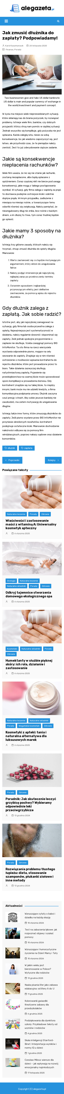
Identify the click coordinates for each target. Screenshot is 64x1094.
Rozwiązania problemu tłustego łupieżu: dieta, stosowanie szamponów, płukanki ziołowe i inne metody (30, 874)
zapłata (28, 448)
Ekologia (11, 581)
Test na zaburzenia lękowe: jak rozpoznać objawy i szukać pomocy (41, 933)
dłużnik (11, 448)
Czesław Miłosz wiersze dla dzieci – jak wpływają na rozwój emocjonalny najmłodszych (41, 1064)
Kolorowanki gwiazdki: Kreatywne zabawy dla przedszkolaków (37, 1005)
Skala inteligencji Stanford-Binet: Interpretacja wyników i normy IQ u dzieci (41, 1044)
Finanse (9, 49)
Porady (17, 49)
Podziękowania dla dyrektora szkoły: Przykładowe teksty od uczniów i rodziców (41, 1024)
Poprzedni (14, 460)
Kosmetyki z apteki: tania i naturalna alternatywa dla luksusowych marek (26, 736)
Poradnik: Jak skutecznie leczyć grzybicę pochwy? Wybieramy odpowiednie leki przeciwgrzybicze (31, 804)
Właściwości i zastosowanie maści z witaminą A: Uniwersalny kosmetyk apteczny (31, 524)
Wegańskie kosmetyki (29, 726)
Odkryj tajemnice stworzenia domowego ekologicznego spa (29, 594)
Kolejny (51, 460)
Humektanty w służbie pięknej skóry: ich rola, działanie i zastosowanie (29, 664)
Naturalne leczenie (16, 514)
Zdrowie (45, 514)
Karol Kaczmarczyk (14, 46)
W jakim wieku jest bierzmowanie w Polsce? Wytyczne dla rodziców (38, 969)
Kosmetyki (12, 649)
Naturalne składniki (16, 586)
